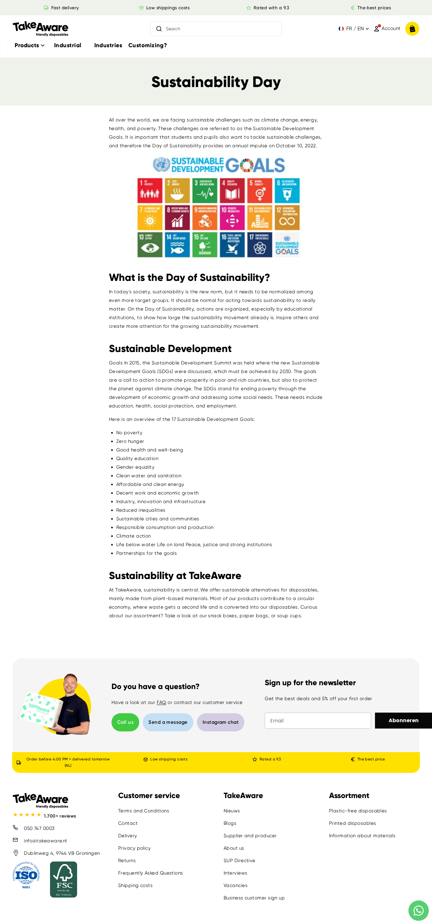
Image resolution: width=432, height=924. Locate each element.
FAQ (161, 702)
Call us (125, 722)
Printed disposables (352, 823)
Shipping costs (135, 885)
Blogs (230, 823)
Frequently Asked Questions (150, 873)
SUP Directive (240, 860)
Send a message (167, 722)
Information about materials (362, 836)
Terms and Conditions (143, 811)
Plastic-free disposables (358, 811)
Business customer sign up (254, 898)
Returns (127, 860)
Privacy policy (134, 848)
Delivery (127, 836)
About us (234, 848)
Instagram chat (221, 722)
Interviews (236, 873)
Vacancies (236, 885)
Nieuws (232, 811)
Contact (128, 823)
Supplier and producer (250, 836)
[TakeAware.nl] (40, 29)
